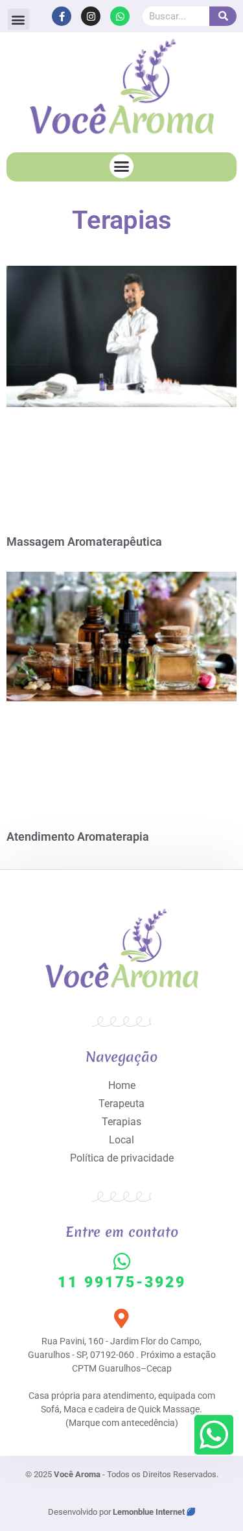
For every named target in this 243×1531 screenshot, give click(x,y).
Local (121, 1140)
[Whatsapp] (120, 16)
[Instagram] (90, 16)
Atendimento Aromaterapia (77, 836)
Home (121, 1085)
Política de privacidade (122, 1158)
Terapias (121, 1122)
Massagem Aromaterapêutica (84, 541)
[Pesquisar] (223, 16)
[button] (18, 19)
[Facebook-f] (61, 16)
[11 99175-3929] (122, 1261)
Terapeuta (121, 1103)
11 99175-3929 (122, 1282)
